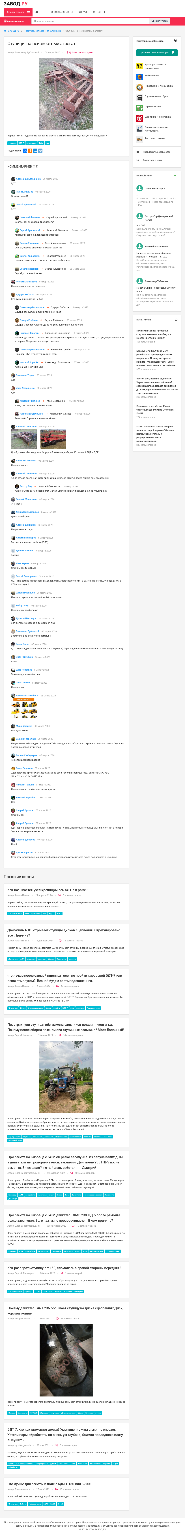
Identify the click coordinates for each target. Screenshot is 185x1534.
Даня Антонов (22, 1489)
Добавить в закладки (81, 52)
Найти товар (161, 21)
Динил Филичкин (25, 550)
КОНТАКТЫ (98, 12)
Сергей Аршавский (26, 204)
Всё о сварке (152, 75)
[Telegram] (40, 151)
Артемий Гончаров (26, 537)
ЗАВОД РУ (13, 30)
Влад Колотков (24, 670)
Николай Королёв (29, 333)
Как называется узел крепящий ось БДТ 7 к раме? (47, 890)
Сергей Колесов (23, 1035)
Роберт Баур (22, 605)
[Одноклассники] (30, 151)
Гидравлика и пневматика (159, 85)
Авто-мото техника (155, 138)
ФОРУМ (82, 12)
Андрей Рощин (23, 1318)
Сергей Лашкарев (24, 1273)
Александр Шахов (26, 525)
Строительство (153, 106)
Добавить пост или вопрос (155, 52)
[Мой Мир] (35, 151)
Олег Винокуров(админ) (28, 1173)
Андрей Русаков (24, 810)
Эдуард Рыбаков (25, 294)
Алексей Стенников (26, 426)
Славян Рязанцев (29, 243)
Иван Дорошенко (25, 388)
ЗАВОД (16, 4)
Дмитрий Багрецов (26, 618)
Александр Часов (25, 839)
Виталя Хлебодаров (26, 755)
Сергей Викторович (26, 576)
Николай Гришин (25, 784)
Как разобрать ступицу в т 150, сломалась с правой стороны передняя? (64, 1268)
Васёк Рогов (22, 644)
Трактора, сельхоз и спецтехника (42, 30)
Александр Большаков (28, 179)
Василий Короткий (26, 739)
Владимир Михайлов (27, 695)
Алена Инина (22, 895)
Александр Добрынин (31, 413)
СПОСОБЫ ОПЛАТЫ (62, 12)
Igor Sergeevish (23, 1445)
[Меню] (37, 12)
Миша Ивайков (24, 726)
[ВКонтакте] (25, 151)
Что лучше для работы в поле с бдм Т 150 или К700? (49, 1484)
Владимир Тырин (25, 375)
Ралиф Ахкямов (24, 191)
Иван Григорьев (24, 657)
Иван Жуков (22, 563)
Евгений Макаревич (26, 499)
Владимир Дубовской (27, 52)
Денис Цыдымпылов (27, 512)
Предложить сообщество (156, 152)
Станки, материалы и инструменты (156, 129)
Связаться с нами (152, 160)
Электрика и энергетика (158, 116)
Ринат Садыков (24, 768)
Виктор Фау (26, 486)
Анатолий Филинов (30, 217)
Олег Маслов (23, 682)
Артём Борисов (24, 852)
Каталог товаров (16, 12)
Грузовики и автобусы (156, 96)
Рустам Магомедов (26, 281)
